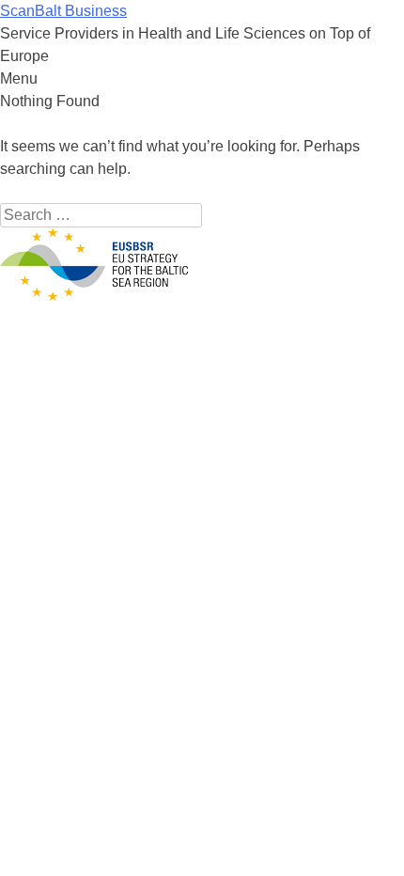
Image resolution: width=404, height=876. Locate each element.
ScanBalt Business (63, 11)
